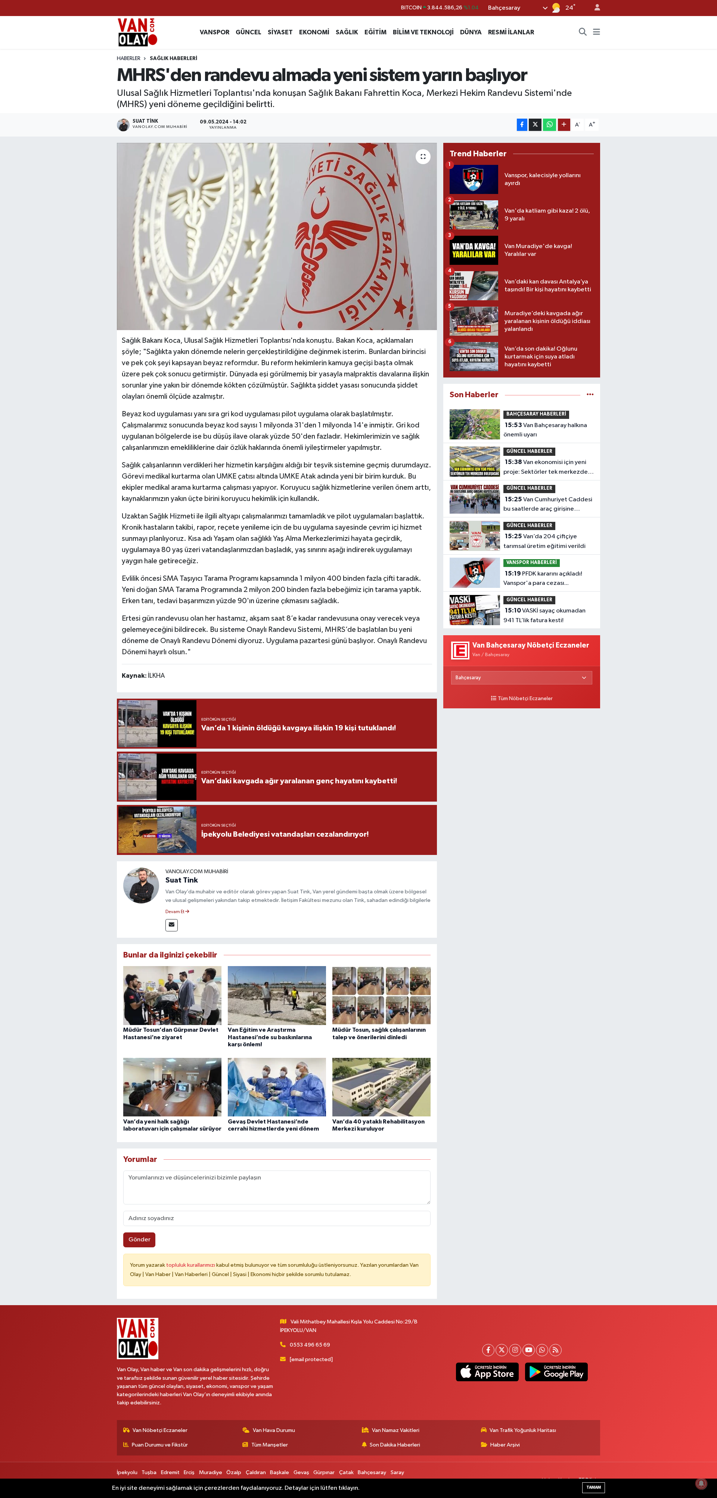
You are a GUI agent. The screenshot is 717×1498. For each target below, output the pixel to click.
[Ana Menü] (596, 32)
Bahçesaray (372, 1472)
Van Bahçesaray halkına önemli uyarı (545, 430)
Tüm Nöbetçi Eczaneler (525, 698)
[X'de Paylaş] (535, 125)
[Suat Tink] (141, 885)
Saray (397, 1472)
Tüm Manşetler (269, 1445)
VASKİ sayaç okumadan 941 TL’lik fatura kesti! (544, 615)
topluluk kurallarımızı (191, 1265)
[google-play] (556, 1372)
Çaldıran (256, 1472)
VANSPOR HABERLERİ (531, 562)
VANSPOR (214, 32)
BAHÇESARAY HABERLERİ (536, 414)
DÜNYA (471, 32)
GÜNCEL (248, 32)
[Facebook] (488, 1350)
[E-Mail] (171, 925)
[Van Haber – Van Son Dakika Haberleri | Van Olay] (137, 32)
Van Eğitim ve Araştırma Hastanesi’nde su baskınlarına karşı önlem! (270, 1037)
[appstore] (487, 1372)
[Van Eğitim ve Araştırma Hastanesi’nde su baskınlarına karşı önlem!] (277, 995)
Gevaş (301, 1472)
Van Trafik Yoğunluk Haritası (523, 1430)
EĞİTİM (375, 32)
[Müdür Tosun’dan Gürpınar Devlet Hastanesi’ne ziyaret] (172, 995)
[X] (502, 1350)
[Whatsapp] (542, 1350)
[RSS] (555, 1350)
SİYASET (280, 32)
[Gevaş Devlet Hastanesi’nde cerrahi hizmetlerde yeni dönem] (277, 1087)
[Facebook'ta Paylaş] (522, 125)
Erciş (189, 1472)
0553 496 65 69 (310, 1345)
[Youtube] (528, 1350)
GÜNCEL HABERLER (529, 451)
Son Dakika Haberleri (395, 1445)
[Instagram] (515, 1350)
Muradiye (210, 1472)
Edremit (170, 1472)
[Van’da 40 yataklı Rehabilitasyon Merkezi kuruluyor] (381, 1087)
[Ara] (583, 32)
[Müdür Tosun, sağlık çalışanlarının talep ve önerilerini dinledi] (381, 995)
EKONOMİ (314, 32)
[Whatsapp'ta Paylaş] (549, 125)
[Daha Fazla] (564, 125)
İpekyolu (127, 1472)
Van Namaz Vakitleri (395, 1430)
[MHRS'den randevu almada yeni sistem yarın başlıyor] (277, 236)
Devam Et (175, 912)
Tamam (593, 1487)
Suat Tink (181, 880)
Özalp (233, 1472)
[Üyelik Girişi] (594, 8)
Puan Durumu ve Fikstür (160, 1445)
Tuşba (149, 1472)
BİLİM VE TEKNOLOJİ (423, 32)
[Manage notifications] (701, 1483)
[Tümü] (590, 395)
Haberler (128, 58)
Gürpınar (324, 1472)
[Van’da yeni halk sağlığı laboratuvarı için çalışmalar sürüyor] (172, 1087)
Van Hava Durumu (274, 1430)
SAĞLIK (347, 32)
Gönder (139, 1240)
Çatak (346, 1472)
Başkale (279, 1472)
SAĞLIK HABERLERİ (173, 58)
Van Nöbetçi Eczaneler (160, 1430)
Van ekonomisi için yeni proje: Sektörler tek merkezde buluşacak (545, 468)
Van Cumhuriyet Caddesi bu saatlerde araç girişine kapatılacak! (547, 505)
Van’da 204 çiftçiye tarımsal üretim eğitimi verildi (544, 541)
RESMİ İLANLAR (511, 32)
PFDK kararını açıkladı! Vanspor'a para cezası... (542, 578)
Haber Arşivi (505, 1445)
